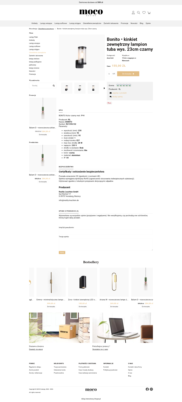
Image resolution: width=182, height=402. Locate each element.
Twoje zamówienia (60, 367)
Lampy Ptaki (33, 37)
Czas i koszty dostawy (86, 370)
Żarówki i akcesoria (36, 56)
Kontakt (106, 367)
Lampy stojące (34, 49)
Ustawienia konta (59, 370)
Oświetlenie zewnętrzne (37, 52)
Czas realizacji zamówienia (88, 373)
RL (120, 89)
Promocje (32, 74)
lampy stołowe (34, 59)
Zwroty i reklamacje (35, 373)
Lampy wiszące (34, 43)
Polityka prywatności (110, 370)
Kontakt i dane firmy (135, 367)
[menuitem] (35, 23)
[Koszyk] (149, 14)
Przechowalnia (59, 373)
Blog (129, 376)
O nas (130, 373)
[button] (104, 88)
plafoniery (32, 65)
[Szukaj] (53, 85)
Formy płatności (84, 367)
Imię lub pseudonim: (66, 227)
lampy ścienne (34, 68)
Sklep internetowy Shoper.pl (91, 399)
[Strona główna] (91, 13)
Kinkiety (32, 40)
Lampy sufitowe (34, 46)
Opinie (130, 370)
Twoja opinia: (64, 237)
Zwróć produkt (34, 370)
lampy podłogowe (35, 62)
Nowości (32, 71)
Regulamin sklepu (35, 367)
